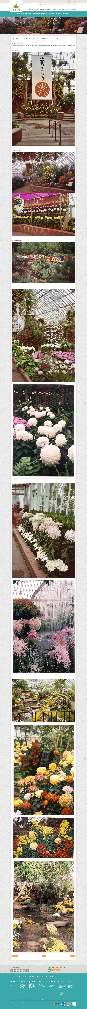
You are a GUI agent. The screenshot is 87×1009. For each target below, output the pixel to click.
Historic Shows (23, 987)
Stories (11, 985)
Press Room (18, 999)
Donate (73, 4)
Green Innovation (71, 9)
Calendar (22, 986)
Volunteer (46, 999)
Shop (67, 4)
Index (43, 956)
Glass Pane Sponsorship (69, 983)
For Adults (31, 984)
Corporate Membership (60, 991)
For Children (31, 985)
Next (72, 956)
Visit (11, 983)
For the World (42, 986)
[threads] (24, 970)
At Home (41, 985)
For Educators (32, 986)
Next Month (22, 985)
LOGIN (68, 1)
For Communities (32, 987)
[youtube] (18, 970)
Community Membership (60, 994)
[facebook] (11, 970)
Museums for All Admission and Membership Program (61, 988)
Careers (24, 999)
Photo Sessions (51, 986)
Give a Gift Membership (60, 983)
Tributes (69, 986)
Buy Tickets (42, 4)
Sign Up (55, 970)
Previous (15, 956)
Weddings (50, 983)
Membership (61, 4)
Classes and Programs (58, 9)
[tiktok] (27, 970)
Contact (52, 999)
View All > (69, 987)
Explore (11, 984)
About (12, 999)
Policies (40, 999)
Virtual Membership (62, 985)
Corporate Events (52, 984)
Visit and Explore (33, 9)
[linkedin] (15, 970)
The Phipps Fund (70, 985)
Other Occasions (51, 985)
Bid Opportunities (32, 999)
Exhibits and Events (45, 9)
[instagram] (21, 970)
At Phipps (41, 984)
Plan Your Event (51, 4)
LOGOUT (74, 1)
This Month (22, 984)
